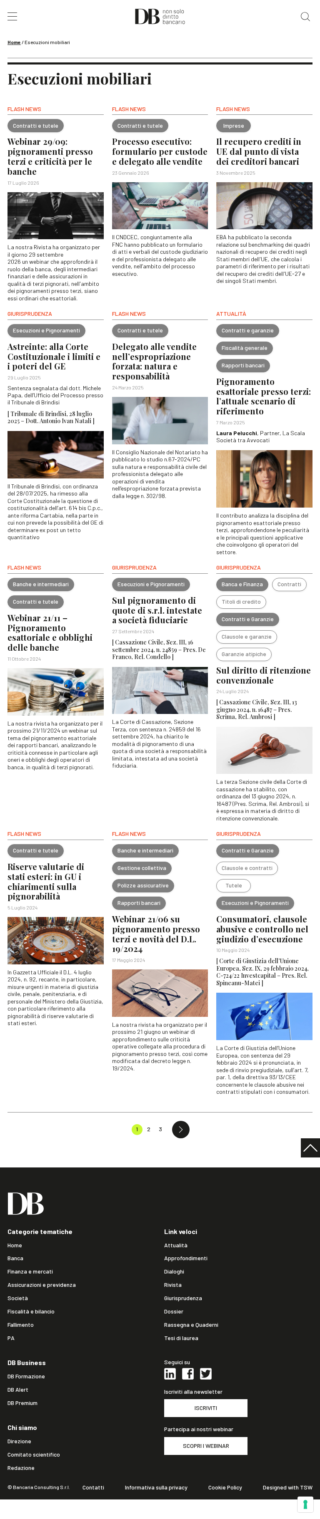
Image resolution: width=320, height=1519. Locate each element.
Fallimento (21, 1324)
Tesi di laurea (181, 1338)
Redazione (21, 1467)
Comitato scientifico (34, 1454)
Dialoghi (174, 1271)
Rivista (173, 1284)
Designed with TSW (287, 1487)
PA (11, 1338)
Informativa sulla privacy (156, 1487)
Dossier (173, 1311)
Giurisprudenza (183, 1298)
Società (18, 1298)
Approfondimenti (186, 1258)
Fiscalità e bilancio (31, 1311)
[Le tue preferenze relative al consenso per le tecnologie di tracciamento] (305, 1504)
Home (14, 42)
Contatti (93, 1487)
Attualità (176, 1245)
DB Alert (18, 1389)
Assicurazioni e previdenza (42, 1284)
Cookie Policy (225, 1487)
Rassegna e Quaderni (191, 1324)
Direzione (19, 1441)
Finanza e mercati (30, 1271)
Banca (15, 1258)
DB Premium (23, 1403)
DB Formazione (26, 1376)
